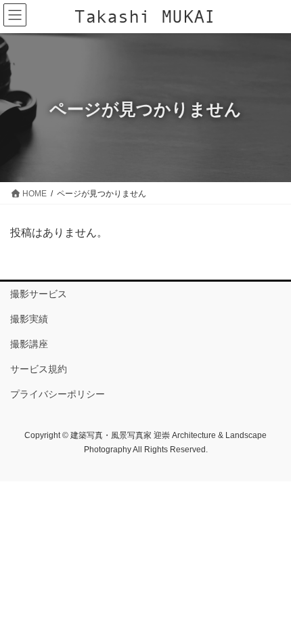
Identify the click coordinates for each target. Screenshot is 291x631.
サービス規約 (38, 369)
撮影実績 (29, 318)
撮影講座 (29, 344)
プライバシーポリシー (57, 394)
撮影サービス (38, 293)
